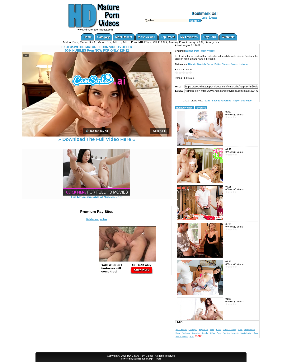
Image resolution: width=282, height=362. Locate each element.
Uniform (243, 64)
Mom (212, 329)
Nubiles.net (92, 219)
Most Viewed (146, 37)
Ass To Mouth (182, 336)
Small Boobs (181, 329)
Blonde (192, 64)
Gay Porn (209, 37)
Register (213, 17)
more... (199, 336)
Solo (192, 336)
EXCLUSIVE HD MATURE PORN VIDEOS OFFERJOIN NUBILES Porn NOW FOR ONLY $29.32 (96, 48)
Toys (256, 333)
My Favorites (189, 37)
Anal (219, 333)
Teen (240, 329)
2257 (207, 100)
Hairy (178, 333)
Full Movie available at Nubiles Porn (97, 197)
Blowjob (201, 64)
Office (212, 333)
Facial (210, 64)
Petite (217, 64)
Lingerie (235, 333)
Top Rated (168, 37)
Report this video (242, 100)
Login (204, 17)
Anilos (103, 219)
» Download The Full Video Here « (96, 139)
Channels (228, 37)
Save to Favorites (221, 100)
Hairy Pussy (249, 329)
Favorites (201, 107)
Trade (158, 359)
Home (88, 37)
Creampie (193, 329)
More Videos (208, 50)
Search (194, 20)
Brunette (196, 333)
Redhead (186, 333)
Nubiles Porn (192, 50)
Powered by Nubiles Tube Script (137, 359)
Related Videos (184, 107)
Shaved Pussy (230, 64)
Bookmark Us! (205, 13)
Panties (226, 333)
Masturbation (246, 333)
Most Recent (123, 37)
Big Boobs (203, 329)
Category (103, 37)
